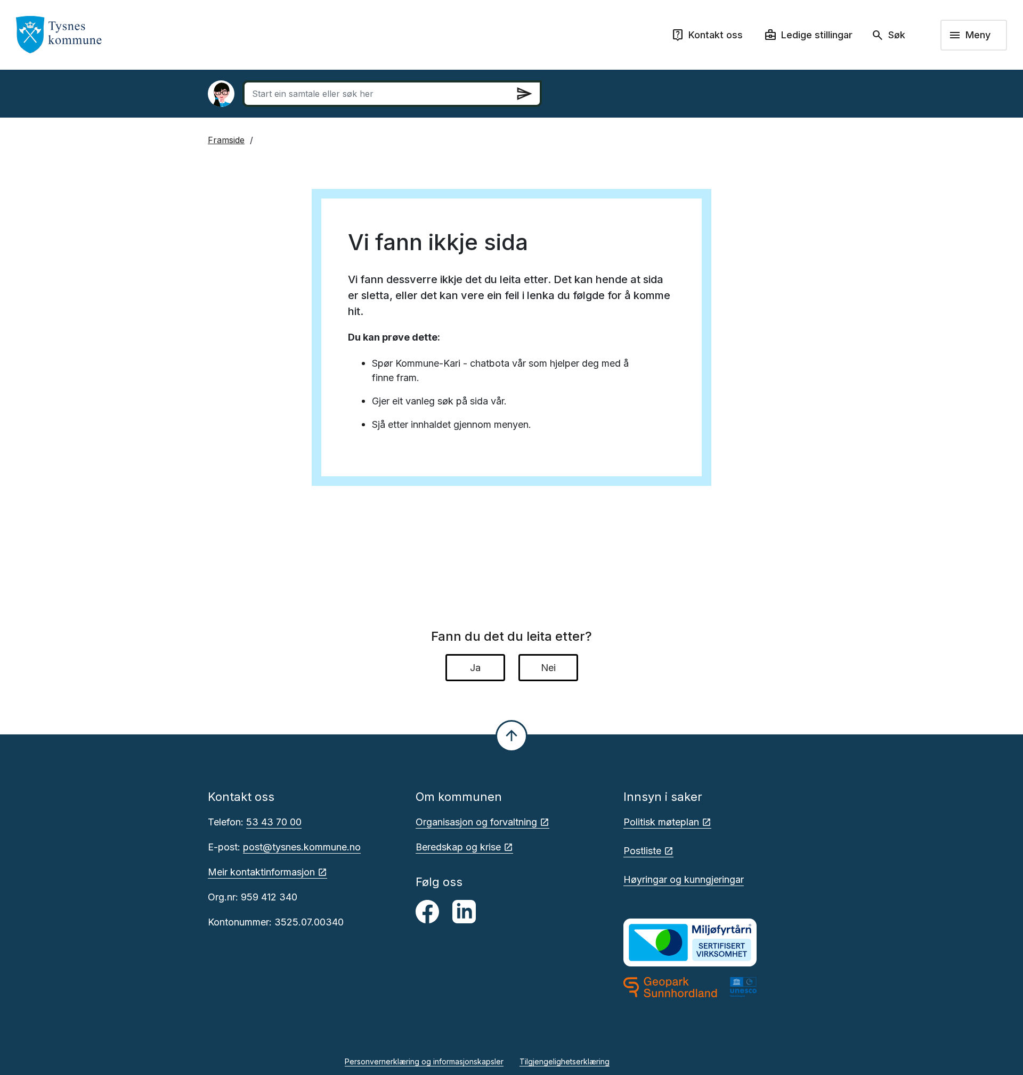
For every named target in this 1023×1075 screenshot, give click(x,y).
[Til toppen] (511, 736)
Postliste (642, 850)
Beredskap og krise (458, 847)
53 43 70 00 (274, 822)
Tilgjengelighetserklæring (564, 1061)
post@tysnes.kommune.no (302, 847)
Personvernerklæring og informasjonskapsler (424, 1061)
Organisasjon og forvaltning (476, 822)
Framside (226, 140)
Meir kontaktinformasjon (261, 872)
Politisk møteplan (661, 822)
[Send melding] (524, 93)
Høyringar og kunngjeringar (683, 879)
